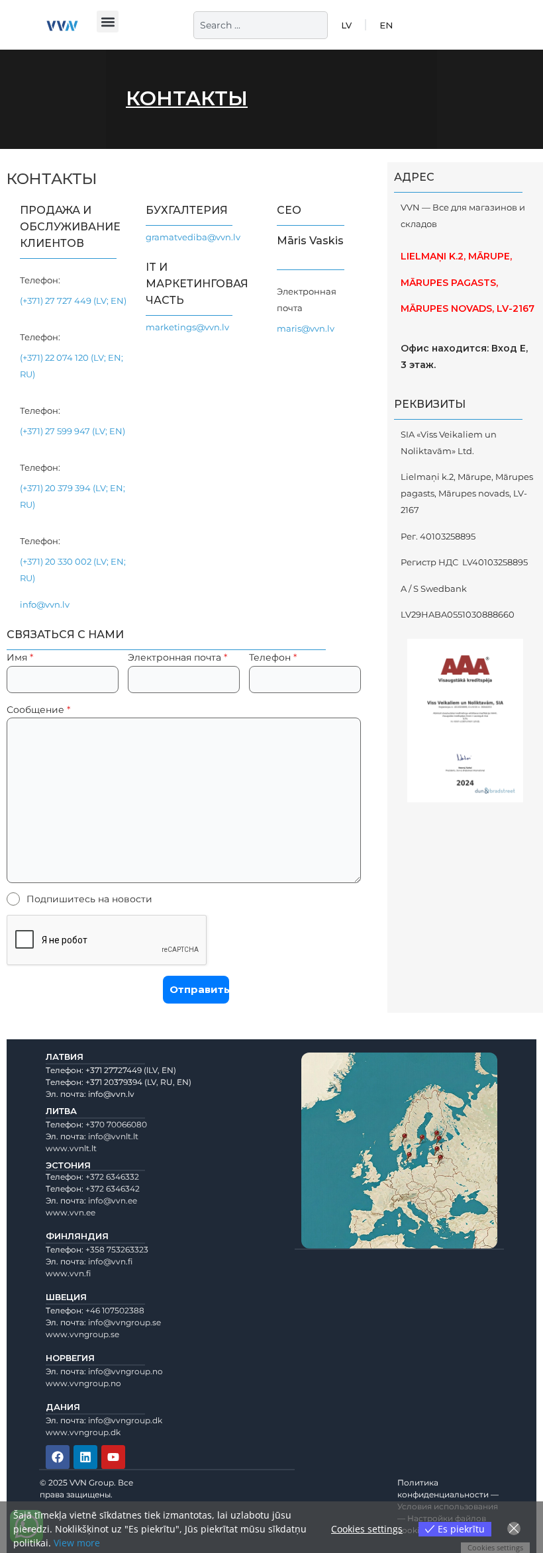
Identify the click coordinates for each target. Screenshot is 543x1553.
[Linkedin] (85, 1457)
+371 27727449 (113, 1070)
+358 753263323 (116, 1249)
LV (346, 25)
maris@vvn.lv (305, 328)
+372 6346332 (112, 1177)
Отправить (199, 989)
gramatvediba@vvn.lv (193, 237)
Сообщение (38, 710)
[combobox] (260, 25)
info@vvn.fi (110, 1261)
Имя (20, 657)
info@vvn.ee (112, 1200)
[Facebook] (58, 1457)
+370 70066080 (116, 1124)
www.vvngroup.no (83, 1383)
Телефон (273, 657)
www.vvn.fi (68, 1273)
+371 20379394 (113, 1082)
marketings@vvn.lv (187, 327)
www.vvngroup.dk (83, 1432)
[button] (108, 21)
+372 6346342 (112, 1189)
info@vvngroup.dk (125, 1420)
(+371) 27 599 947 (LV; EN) (72, 431)
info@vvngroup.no (125, 1371)
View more (77, 1542)
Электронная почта (177, 657)
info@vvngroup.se (124, 1322)
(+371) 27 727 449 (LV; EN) (73, 300)
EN (386, 25)
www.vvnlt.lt (71, 1148)
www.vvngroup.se (82, 1334)
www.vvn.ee (70, 1212)
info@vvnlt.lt (113, 1136)
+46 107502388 (114, 1310)
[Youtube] (113, 1457)
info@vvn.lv (45, 604)
